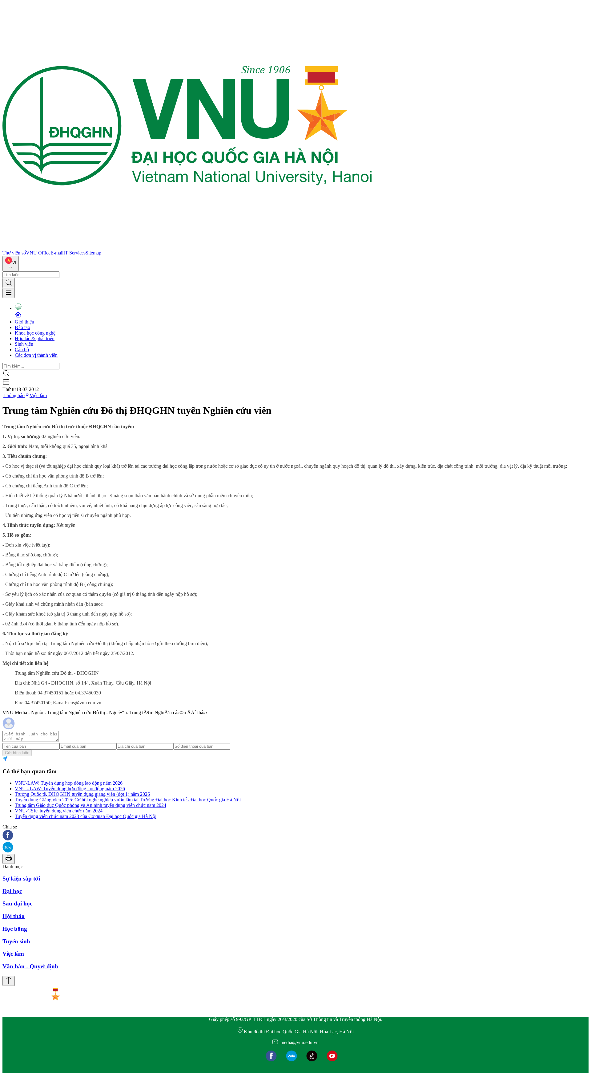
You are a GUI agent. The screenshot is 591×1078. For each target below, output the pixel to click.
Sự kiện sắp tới (21, 878)
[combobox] (10, 263)
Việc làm (38, 395)
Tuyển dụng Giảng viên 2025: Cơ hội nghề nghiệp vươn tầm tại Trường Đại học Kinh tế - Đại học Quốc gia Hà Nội (128, 799)
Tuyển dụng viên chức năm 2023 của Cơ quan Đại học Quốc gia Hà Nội (85, 816)
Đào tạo (22, 327)
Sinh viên (24, 344)
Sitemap (93, 252)
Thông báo (14, 395)
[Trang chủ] (187, 247)
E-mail (56, 252)
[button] (295, 836)
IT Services (74, 252)
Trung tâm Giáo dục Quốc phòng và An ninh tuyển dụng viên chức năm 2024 (90, 805)
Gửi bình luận (17, 753)
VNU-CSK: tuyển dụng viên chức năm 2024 (59, 810)
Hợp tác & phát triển (34, 338)
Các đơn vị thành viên (36, 355)
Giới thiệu (24, 321)
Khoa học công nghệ (35, 333)
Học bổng (14, 928)
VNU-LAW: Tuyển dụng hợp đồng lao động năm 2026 (69, 783)
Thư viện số (14, 252)
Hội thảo (13, 916)
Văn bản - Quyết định (30, 966)
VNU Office (38, 252)
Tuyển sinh (16, 941)
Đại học (12, 891)
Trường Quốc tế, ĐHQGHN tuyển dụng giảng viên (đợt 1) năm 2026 (82, 794)
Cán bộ (22, 349)
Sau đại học (17, 903)
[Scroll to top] (8, 981)
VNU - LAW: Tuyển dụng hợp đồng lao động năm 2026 (70, 788)
